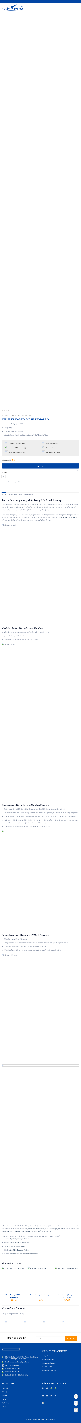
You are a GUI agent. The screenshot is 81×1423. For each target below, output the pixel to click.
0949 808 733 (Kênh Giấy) (20, 1375)
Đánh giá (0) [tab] (28, 494)
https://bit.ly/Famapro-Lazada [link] (19, 1239)
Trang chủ (6, 416)
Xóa (78, 470)
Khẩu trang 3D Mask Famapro (14, 1296)
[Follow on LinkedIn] (55, 1389)
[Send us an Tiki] (51, 1397)
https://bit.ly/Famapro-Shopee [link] (19, 1242)
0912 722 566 (16, 1368)
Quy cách (4, 472)
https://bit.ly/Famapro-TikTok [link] (18, 1250)
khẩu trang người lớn (56, 1228)
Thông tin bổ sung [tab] (15, 494)
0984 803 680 (16, 1372)
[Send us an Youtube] (51, 1389)
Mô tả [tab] (4, 494)
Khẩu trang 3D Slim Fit (45, 1231)
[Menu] (78, 7)
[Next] (77, 1327)
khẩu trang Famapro (68, 517)
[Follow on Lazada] (43, 1397)
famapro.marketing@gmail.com (19, 1362)
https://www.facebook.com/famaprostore (24, 1254)
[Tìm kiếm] (74, 7)
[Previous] (4, 1327)
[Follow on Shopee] (47, 1397)
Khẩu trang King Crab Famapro (67, 1296)
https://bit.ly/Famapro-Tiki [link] (16, 1246)
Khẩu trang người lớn (21, 416)
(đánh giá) (14, 424)
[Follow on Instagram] (47, 1389)
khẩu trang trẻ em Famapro (37, 1228)
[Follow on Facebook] (43, 1389)
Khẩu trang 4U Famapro (28, 1231)
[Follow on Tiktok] (55, 1397)
